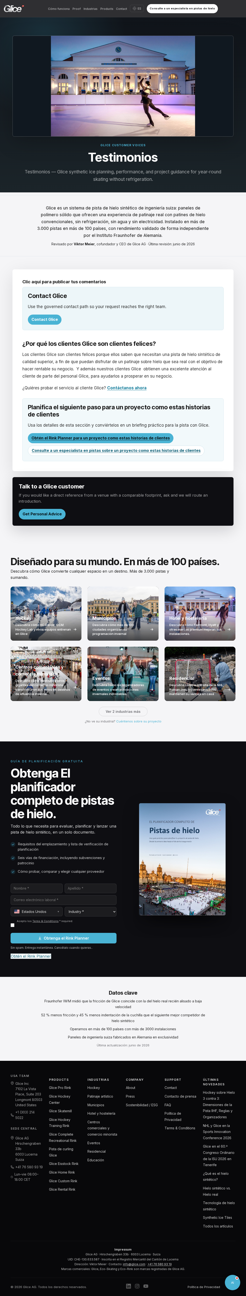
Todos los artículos (218, 1226)
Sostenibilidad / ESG (142, 1105)
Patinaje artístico (100, 1096)
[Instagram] (137, 1287)
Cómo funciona (59, 9)
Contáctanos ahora (127, 388)
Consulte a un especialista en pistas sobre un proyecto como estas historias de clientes (116, 450)
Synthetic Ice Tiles (217, 1217)
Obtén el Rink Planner (31, 956)
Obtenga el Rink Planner (66, 938)
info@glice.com (134, 1264)
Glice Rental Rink (62, 1189)
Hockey (93, 1088)
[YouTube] (145, 1287)
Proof (77, 9)
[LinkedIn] (128, 1287)
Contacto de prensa (180, 1096)
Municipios (95, 1105)
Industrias (91, 9)
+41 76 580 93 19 (29, 1167)
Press (130, 1096)
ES (139, 8)
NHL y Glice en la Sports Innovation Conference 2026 (217, 1132)
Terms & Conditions (45, 921)
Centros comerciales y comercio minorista (102, 1128)
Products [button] (106, 9)
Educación (95, 1160)
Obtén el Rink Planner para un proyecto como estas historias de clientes (100, 438)
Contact (121, 9)
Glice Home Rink (62, 1172)
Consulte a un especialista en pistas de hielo (182, 8)
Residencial (96, 1151)
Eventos (93, 1143)
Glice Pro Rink (60, 1088)
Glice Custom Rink (63, 1181)
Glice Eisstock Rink (64, 1164)
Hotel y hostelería (101, 1113)
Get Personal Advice (42, 514)
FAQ (168, 1105)
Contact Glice (44, 319)
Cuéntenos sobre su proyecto (138, 721)
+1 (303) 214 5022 (25, 1114)
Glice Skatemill (60, 1111)
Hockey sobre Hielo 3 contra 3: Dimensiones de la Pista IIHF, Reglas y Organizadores (219, 1104)
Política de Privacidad (204, 1287)
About (130, 1088)
